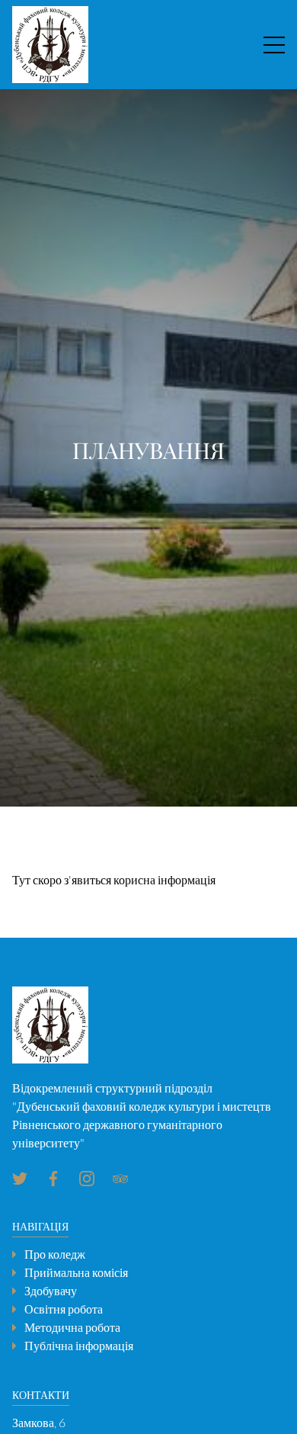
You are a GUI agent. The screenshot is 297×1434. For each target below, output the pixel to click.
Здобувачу (50, 1290)
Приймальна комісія (76, 1272)
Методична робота (72, 1327)
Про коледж (54, 1254)
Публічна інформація (78, 1345)
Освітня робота (63, 1309)
